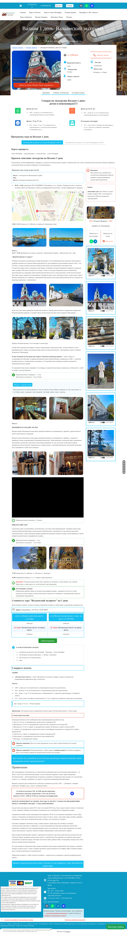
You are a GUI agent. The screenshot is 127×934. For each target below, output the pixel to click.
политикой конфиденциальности (56, 913)
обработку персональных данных (55, 916)
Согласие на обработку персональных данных (18, 920)
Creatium (67, 931)
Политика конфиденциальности (75, 920)
